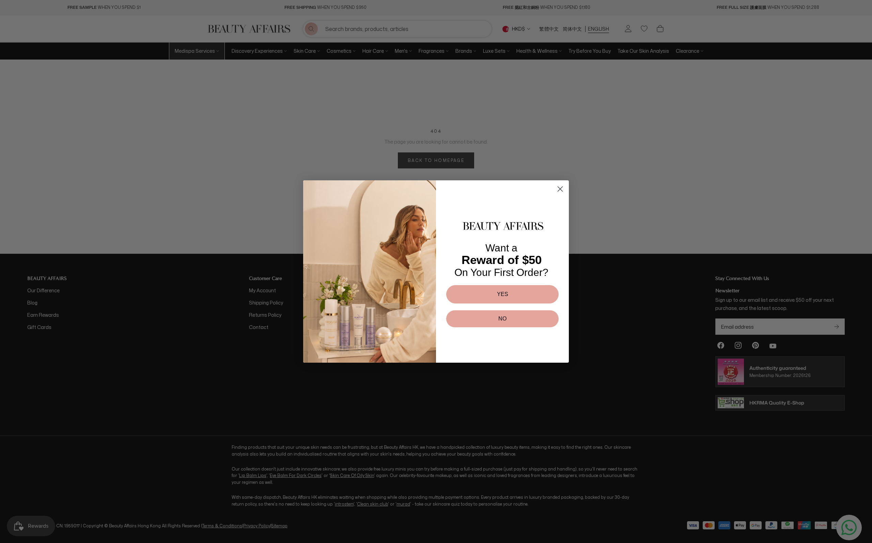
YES (502, 294)
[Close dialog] (560, 189)
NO (502, 319)
